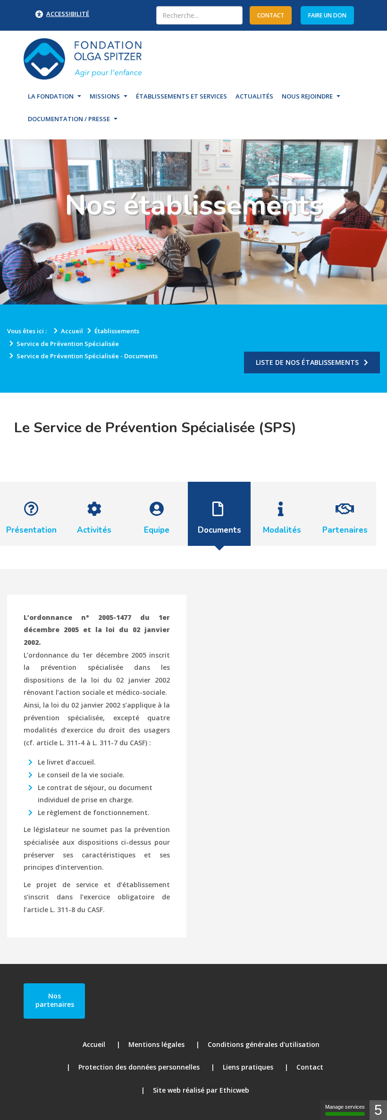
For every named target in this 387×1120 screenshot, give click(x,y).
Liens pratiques (248, 1066)
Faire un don (327, 15)
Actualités (254, 96)
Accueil (94, 1044)
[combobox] (199, 15)
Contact (309, 1066)
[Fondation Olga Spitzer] (83, 58)
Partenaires (345, 530)
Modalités (282, 530)
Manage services (345, 1107)
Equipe (156, 530)
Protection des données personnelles (139, 1066)
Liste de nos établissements (307, 362)
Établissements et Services (181, 96)
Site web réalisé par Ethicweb (201, 1090)
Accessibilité (67, 13)
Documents (219, 530)
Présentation (31, 530)
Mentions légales (156, 1044)
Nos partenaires (54, 1000)
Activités (94, 530)
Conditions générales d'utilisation (264, 1044)
